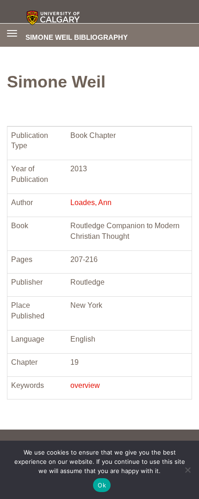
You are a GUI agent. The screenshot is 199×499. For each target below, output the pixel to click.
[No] (187, 469)
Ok (102, 485)
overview (85, 385)
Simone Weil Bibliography (76, 37)
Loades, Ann (91, 202)
